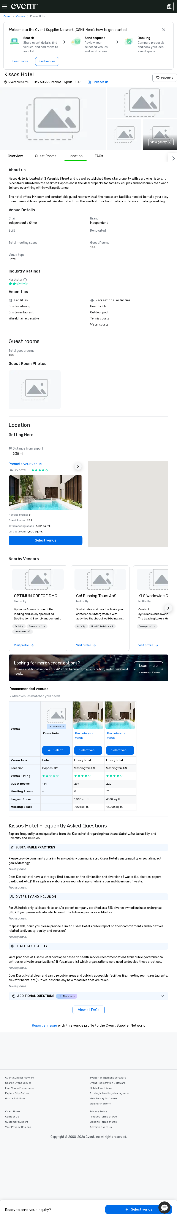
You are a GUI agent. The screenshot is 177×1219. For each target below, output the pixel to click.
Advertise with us (101, 1127)
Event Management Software (108, 1077)
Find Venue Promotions (19, 1088)
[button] (53, 118)
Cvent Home (12, 1111)
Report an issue (44, 1025)
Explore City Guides (17, 1093)
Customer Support (16, 1121)
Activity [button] (19, 626)
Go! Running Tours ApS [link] (96, 595)
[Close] (163, 30)
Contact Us (12, 1116)
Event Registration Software (107, 1082)
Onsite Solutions (15, 1098)
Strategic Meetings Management (110, 1093)
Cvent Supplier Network (19, 1077)
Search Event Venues (18, 1082)
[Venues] (169, 6)
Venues (20, 16)
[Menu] (4, 6)
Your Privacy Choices (18, 1127)
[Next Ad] (78, 466)
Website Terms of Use (103, 1121)
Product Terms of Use (103, 1116)
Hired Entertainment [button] (102, 626)
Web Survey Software (103, 1098)
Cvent (7, 16)
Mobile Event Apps (101, 1088)
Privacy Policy (98, 1111)
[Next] (172, 157)
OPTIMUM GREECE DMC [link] (35, 595)
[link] (38, 579)
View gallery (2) (161, 142)
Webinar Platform (100, 1103)
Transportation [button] (37, 626)
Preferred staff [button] (22, 631)
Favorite (167, 77)
